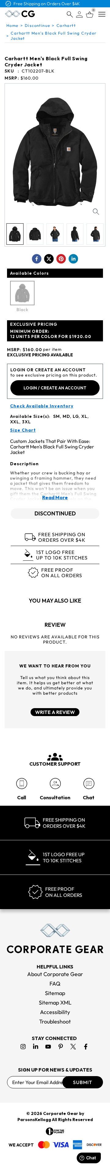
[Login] (79, 14)
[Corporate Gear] (55, 938)
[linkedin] (73, 259)
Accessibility (55, 1012)
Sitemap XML (55, 1002)
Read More (55, 497)
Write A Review (55, 712)
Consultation (55, 797)
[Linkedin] (35, 1047)
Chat (88, 797)
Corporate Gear (60, 1113)
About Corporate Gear (55, 974)
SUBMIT (82, 1082)
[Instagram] (23, 1047)
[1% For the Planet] (55, 1131)
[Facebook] (86, 1047)
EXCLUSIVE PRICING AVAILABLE (40, 355)
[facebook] (37, 259)
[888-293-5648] (21, 784)
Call (21, 797)
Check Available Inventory (41, 406)
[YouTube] (48, 1047)
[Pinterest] (61, 1047)
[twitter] (49, 259)
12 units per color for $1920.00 (50, 334)
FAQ (55, 983)
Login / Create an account (55, 388)
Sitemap (55, 993)
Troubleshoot (55, 1021)
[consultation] (55, 784)
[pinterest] (61, 259)
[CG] (20, 13)
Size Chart (23, 430)
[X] (73, 1047)
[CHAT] (88, 784)
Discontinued (55, 513)
